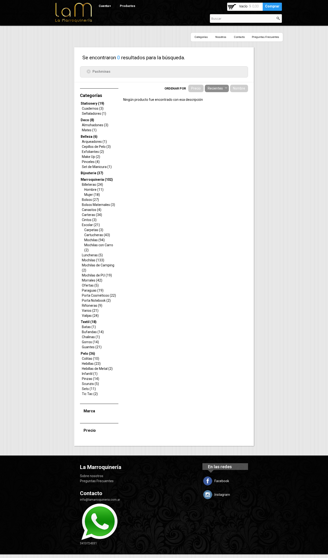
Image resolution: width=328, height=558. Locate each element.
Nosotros (220, 37)
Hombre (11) (93, 190)
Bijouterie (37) (92, 173)
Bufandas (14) (93, 332)
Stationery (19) (92, 103)
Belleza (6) (89, 136)
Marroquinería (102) (97, 179)
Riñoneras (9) (92, 305)
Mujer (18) (92, 195)
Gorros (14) (90, 342)
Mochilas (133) (93, 260)
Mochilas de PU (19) (97, 275)
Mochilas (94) (94, 240)
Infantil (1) (89, 374)
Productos (127, 6)
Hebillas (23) (91, 364)
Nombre (239, 88)
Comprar (272, 6)
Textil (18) (89, 322)
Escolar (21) (91, 225)
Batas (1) (89, 327)
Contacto (239, 37)
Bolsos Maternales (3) (98, 205)
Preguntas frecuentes (265, 37)
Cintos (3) (89, 220)
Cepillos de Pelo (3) (96, 147)
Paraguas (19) (92, 290)
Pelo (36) (88, 353)
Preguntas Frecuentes (97, 481)
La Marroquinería (100, 467)
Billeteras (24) (92, 184)
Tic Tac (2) (90, 394)
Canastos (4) (91, 210)
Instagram (222, 495)
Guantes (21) (92, 347)
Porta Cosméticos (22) (99, 295)
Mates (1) (89, 130)
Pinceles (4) (91, 162)
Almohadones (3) (95, 125)
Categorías (201, 37)
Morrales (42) (92, 280)
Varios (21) (90, 310)
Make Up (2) (91, 157)
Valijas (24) (90, 316)
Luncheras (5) (92, 255)
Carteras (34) (92, 215)
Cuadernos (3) (92, 108)
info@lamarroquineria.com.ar (100, 499)
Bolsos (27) (90, 200)
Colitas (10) (90, 358)
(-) (89, 71)
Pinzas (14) (90, 379)
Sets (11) (89, 389)
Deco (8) (87, 120)
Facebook (221, 481)
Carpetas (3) (93, 230)
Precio (196, 88)
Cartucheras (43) (97, 235)
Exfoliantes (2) (93, 152)
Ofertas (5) (90, 285)
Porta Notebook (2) (96, 300)
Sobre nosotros (91, 476)
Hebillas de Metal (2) (97, 369)
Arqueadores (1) (94, 142)
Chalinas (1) (91, 337)
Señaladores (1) (94, 113)
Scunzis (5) (90, 384)
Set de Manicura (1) (97, 167)
